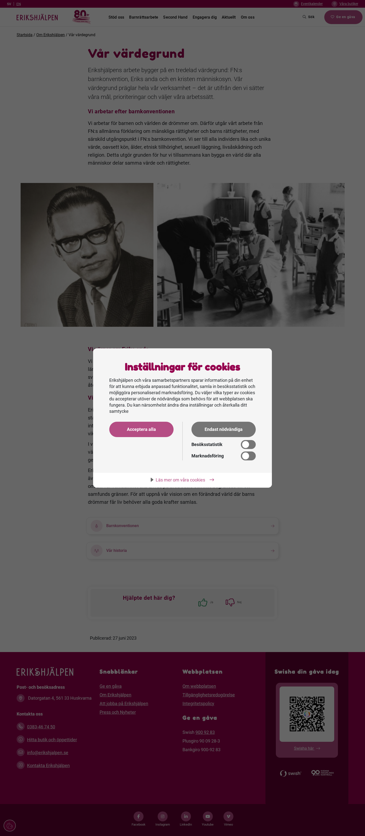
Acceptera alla (141, 429)
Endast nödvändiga (224, 429)
